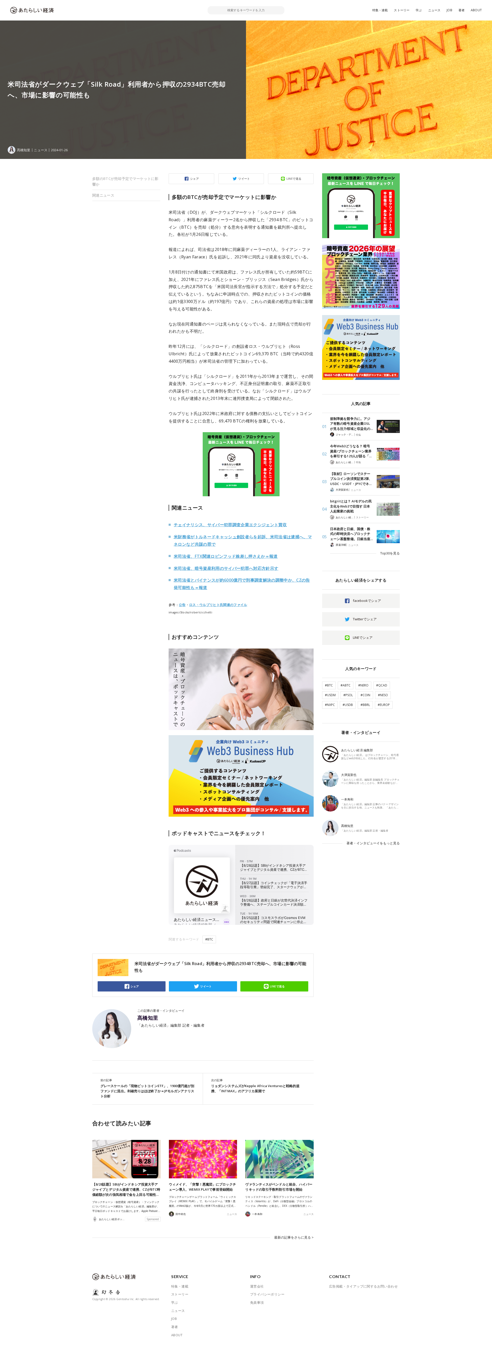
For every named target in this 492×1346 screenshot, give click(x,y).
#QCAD (381, 685)
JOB (449, 10)
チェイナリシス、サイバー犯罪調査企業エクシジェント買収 (230, 525)
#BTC (209, 939)
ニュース (434, 10)
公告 (182, 604)
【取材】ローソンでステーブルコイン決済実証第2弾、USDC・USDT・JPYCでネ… (351, 478)
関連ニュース (103, 195)
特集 (358, 434)
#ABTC (346, 685)
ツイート (244, 178)
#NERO (363, 685)
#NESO (383, 695)
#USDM (330, 695)
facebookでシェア (367, 600)
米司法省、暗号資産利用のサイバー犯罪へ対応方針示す (226, 568)
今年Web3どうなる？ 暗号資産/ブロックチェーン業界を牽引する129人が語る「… (351, 451)
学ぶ (419, 10)
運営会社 (257, 1286)
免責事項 (257, 1302)
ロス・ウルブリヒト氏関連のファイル (218, 604)
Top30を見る (390, 553)
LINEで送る (294, 178)
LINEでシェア (363, 637)
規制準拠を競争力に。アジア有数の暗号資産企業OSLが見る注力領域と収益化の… (351, 423)
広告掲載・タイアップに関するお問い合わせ (363, 1286)
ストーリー (401, 10)
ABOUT (476, 10)
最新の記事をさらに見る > (294, 1237)
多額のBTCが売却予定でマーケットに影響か (125, 181)
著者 (461, 10)
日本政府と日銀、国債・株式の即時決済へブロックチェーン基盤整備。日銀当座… (351, 534)
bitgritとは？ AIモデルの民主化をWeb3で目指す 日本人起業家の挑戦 (351, 506)
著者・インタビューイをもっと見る (373, 843)
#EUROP (384, 705)
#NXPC (330, 705)
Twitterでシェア (365, 619)
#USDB (348, 705)
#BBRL (365, 705)
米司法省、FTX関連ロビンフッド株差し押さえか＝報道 (226, 556)
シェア (194, 178)
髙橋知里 (147, 1017)
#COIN (365, 695)
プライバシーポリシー (267, 1294)
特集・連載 (380, 10)
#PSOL (348, 695)
